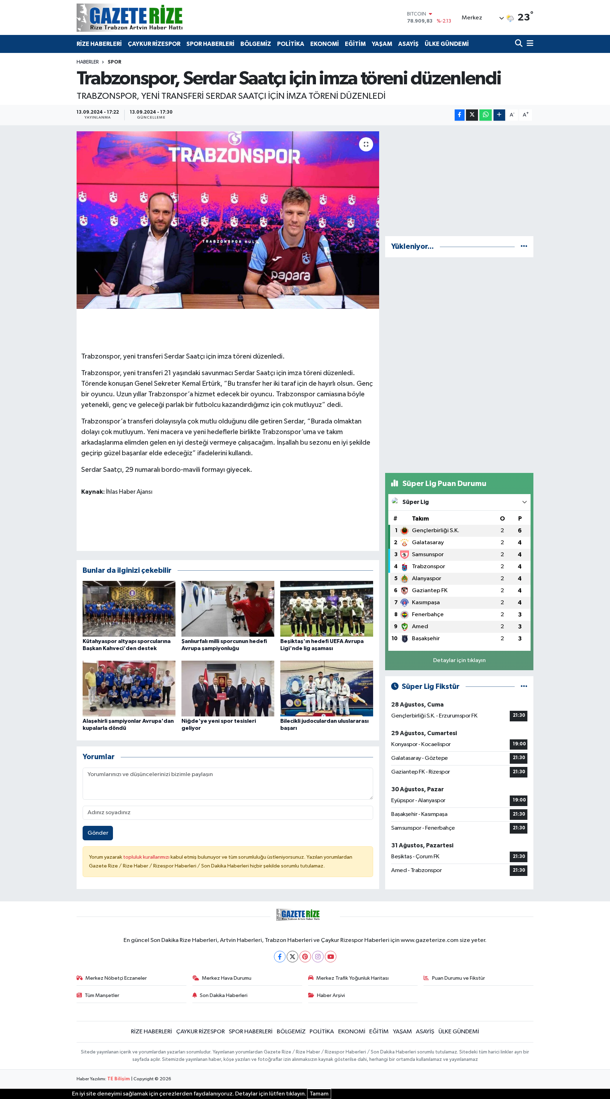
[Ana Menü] (529, 44)
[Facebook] (280, 956)
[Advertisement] (459, 180)
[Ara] (519, 44)
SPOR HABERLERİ (210, 44)
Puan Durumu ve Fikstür (458, 978)
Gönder (98, 833)
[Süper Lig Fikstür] (524, 687)
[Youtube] (330, 956)
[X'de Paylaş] (472, 115)
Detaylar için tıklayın (459, 660)
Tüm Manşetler (102, 995)
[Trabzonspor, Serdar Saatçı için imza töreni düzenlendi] (228, 219)
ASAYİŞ (408, 44)
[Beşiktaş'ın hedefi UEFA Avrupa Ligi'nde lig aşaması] (326, 609)
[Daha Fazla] (499, 115)
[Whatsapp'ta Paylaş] (485, 115)
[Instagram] (318, 956)
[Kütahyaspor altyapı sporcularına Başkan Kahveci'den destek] (129, 609)
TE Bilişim (118, 1079)
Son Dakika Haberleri (223, 995)
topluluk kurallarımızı (147, 857)
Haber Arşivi (331, 995)
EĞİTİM (355, 44)
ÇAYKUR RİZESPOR (154, 44)
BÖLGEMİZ (255, 44)
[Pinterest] (305, 956)
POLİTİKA (290, 44)
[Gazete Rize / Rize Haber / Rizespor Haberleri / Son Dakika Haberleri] (147, 17)
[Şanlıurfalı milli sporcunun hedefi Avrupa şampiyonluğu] (227, 609)
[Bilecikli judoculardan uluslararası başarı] (326, 688)
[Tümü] (524, 247)
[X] (292, 956)
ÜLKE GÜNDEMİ (447, 44)
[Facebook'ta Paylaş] (460, 115)
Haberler (88, 62)
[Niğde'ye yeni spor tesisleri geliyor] (227, 688)
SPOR (114, 62)
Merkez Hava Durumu (226, 978)
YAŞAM (382, 44)
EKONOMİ (324, 44)
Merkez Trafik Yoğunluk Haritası (352, 978)
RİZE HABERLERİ (99, 44)
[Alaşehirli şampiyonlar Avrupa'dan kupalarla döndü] (129, 688)
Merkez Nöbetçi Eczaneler (116, 978)
